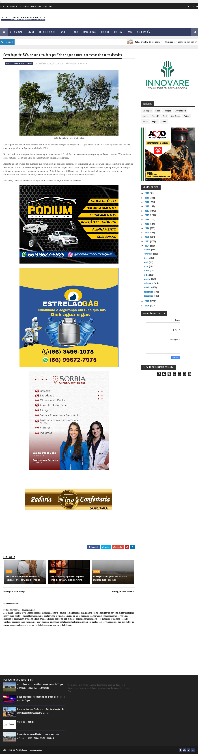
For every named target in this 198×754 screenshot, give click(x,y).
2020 (147, 228)
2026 (147, 305)
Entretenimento (47, 31)
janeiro (147, 249)
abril (146, 262)
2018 (147, 219)
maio (146, 266)
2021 (147, 232)
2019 (147, 223)
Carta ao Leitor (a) (25, 721)
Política (118, 31)
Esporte (64, 31)
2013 (147, 197)
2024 (147, 245)
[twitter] (188, 750)
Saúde (163, 121)
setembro (149, 283)
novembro (149, 291)
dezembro (149, 295)
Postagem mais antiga (14, 591)
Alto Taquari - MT (12, 6)
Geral (29, 63)
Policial (105, 31)
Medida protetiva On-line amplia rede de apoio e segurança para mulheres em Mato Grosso (155, 41)
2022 (147, 236)
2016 (147, 210)
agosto (147, 279)
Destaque (19, 63)
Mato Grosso (89, 31)
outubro (148, 287)
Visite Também (143, 31)
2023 (147, 241)
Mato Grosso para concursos (30, 6)
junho (147, 270)
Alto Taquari (16, 31)
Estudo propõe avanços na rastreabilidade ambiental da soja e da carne (110, 578)
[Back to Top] (193, 750)
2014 (147, 201)
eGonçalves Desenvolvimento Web (31, 750)
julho (146, 274)
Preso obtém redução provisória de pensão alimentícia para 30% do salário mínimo (67, 578)
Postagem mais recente (123, 591)
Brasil (31, 31)
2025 (147, 301)
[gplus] (193, 6)
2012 (147, 193)
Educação (167, 110)
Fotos (76, 31)
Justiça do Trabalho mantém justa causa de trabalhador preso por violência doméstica (23, 578)
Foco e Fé (155, 116)
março (147, 257)
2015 (147, 206)
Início (2, 6)
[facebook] (188, 6)
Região (154, 121)
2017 (146, 215)
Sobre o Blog (47, 6)
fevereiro (148, 253)
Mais (129, 31)
